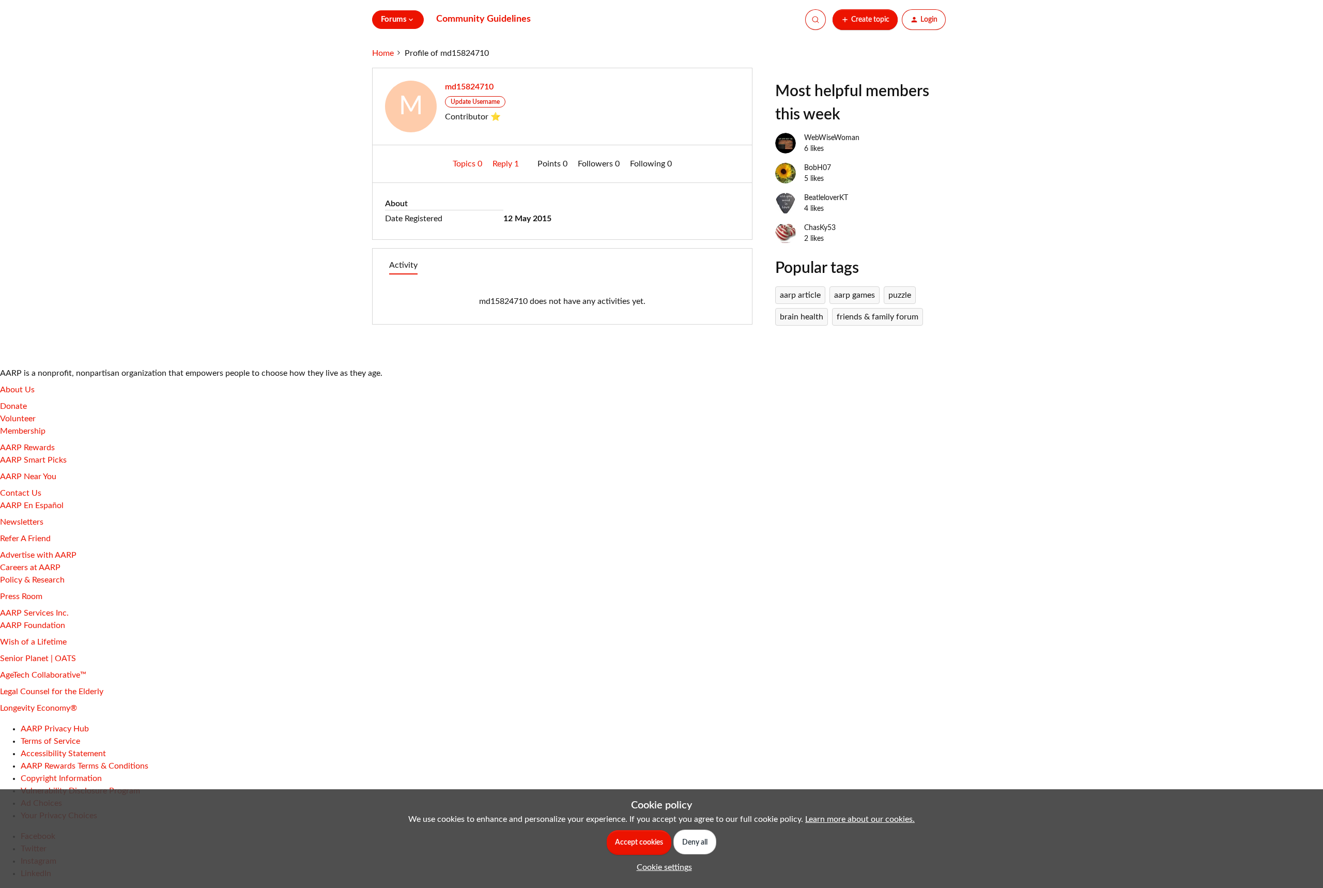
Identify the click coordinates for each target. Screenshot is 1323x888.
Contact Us (20, 493)
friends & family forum (877, 317)
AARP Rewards (27, 447)
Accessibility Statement (63, 753)
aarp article (800, 295)
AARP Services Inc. (34, 613)
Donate (13, 406)
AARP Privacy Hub (55, 729)
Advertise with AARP (38, 555)
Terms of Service (50, 741)
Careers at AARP (30, 567)
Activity (403, 265)
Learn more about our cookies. (860, 819)
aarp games (854, 295)
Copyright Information (61, 778)
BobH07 (817, 168)
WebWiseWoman (831, 138)
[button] (865, 19)
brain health (801, 317)
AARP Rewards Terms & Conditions (84, 766)
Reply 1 (507, 164)
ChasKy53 (820, 228)
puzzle (899, 295)
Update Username (475, 102)
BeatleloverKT (826, 198)
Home (383, 53)
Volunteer (18, 419)
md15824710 (469, 87)
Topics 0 (468, 164)
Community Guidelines (483, 19)
